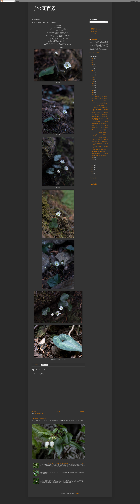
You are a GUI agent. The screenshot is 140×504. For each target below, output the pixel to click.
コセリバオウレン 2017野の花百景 (100, 121)
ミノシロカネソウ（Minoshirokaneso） (48, 471)
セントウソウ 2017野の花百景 (99, 137)
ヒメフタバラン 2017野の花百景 (99, 107)
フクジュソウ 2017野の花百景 (99, 123)
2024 (92, 62)
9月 (93, 83)
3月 (93, 94)
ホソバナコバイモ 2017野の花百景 (100, 125)
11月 (93, 79)
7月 (93, 87)
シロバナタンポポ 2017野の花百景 (100, 139)
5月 (93, 90)
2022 (92, 66)
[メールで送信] (41, 365)
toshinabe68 (94, 39)
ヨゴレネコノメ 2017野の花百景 (99, 114)
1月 (93, 159)
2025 (92, 60)
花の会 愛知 (94, 31)
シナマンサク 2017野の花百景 (99, 149)
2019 (92, 72)
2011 (92, 171)
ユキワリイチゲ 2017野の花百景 (99, 141)
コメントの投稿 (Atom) (39, 413)
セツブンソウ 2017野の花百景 (99, 100)
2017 (92, 75)
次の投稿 (34, 411)
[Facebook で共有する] (46, 365)
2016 (92, 162)
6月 (93, 89)
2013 (92, 167)
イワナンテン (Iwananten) (39, 418)
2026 (92, 58)
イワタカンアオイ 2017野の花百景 (100, 112)
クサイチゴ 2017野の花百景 (98, 102)
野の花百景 (44, 8)
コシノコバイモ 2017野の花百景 (99, 104)
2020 (92, 70)
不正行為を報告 (93, 184)
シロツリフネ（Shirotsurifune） (46, 479)
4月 (93, 92)
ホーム (58, 411)
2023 (92, 64)
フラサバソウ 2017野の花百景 (99, 155)
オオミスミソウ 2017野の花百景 (99, 116)
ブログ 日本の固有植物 (96, 29)
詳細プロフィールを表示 (95, 52)
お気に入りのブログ (95, 28)
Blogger (77, 493)
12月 (93, 77)
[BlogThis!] (43, 365)
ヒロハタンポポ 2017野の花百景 (100, 96)
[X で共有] (44, 365)
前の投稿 (82, 411)
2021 (92, 68)
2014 (92, 165)
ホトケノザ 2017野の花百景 (98, 151)
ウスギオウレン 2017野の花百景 (99, 98)
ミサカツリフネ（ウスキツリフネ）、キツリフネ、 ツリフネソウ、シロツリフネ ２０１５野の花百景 (62, 463)
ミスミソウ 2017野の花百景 (98, 131)
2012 (92, 169)
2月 (93, 157)
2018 (92, 74)
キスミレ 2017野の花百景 (98, 105)
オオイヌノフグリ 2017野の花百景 (100, 153)
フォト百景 (93, 33)
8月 (93, 85)
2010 (92, 173)
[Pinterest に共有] (47, 365)
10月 (93, 81)
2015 (92, 164)
